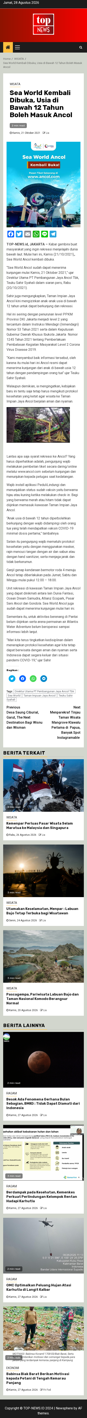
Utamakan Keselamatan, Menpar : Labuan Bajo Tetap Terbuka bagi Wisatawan (42, 911)
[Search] (80, 47)
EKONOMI (12, 1368)
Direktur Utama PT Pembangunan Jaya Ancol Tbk (44, 691)
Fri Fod (47, 1389)
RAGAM (11, 1093)
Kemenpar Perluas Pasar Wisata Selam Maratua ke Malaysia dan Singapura (39, 825)
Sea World (14, 695)
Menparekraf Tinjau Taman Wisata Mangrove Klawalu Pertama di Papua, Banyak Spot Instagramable (65, 722)
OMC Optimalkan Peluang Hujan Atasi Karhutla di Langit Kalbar (38, 1287)
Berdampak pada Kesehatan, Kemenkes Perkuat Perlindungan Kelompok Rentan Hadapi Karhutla (41, 1196)
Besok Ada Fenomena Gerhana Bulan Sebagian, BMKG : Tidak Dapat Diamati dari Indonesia (43, 1103)
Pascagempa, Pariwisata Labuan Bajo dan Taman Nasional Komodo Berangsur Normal (42, 998)
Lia (47, 132)
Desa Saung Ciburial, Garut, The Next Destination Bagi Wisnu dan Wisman (24, 717)
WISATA (15, 84)
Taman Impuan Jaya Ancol (40, 695)
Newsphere (64, 1408)
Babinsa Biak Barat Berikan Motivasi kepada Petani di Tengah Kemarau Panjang (37, 1378)
